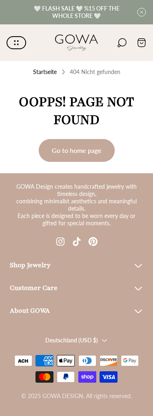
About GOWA (30, 310)
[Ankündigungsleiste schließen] (141, 12)
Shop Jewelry (30, 265)
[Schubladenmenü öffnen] (16, 42)
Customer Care (34, 287)
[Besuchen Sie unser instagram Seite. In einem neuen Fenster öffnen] (60, 241)
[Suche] (122, 43)
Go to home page (77, 150)
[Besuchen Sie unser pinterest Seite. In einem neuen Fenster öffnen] (93, 241)
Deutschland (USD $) (71, 340)
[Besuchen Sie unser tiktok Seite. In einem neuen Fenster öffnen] (77, 241)
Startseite (45, 71)
